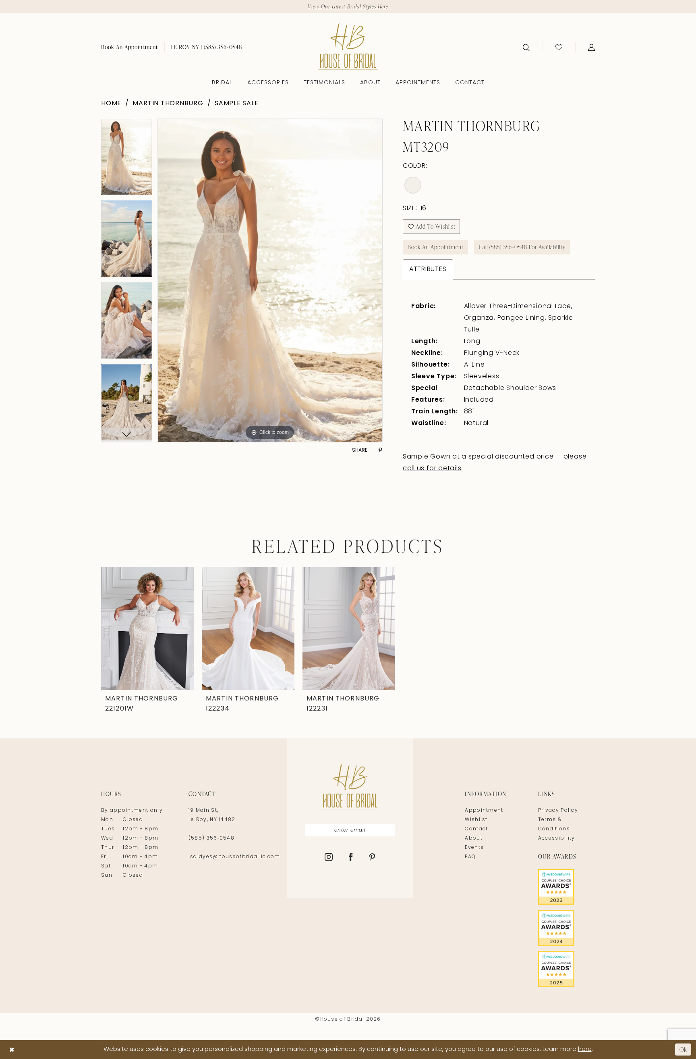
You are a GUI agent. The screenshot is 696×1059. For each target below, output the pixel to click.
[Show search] (526, 47)
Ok (683, 1049)
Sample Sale (236, 103)
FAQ (470, 857)
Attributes (428, 269)
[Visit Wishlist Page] (559, 47)
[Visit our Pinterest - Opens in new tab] (372, 858)
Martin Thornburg (168, 103)
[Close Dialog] (12, 1049)
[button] (591, 47)
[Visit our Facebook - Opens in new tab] (351, 858)
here (585, 1049)
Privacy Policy (558, 810)
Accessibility (556, 838)
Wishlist (476, 819)
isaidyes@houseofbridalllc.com (234, 857)
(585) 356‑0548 (211, 838)
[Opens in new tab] (566, 887)
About (474, 838)
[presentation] (147, 628)
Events (474, 847)
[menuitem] (129, 47)
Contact (476, 829)
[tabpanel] (126, 159)
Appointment (484, 810)
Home (111, 103)
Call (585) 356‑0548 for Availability (522, 247)
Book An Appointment (436, 247)
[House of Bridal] (348, 46)
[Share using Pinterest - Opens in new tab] (380, 450)
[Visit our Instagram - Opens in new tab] (329, 858)
